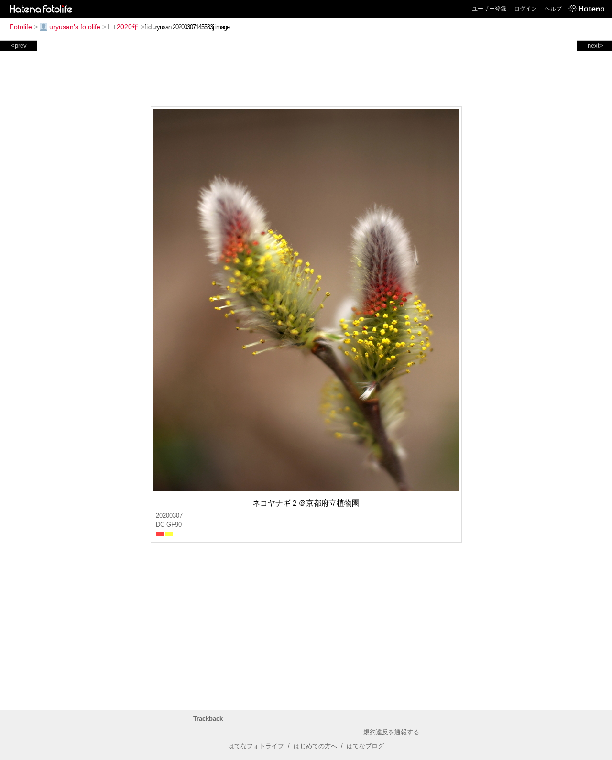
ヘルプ (553, 8)
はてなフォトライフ (256, 745)
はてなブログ (365, 745)
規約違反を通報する (391, 732)
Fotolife (21, 27)
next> (595, 45)
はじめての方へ (315, 745)
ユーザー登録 (489, 8)
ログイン (525, 8)
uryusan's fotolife (74, 27)
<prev (19, 45)
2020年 (128, 27)
